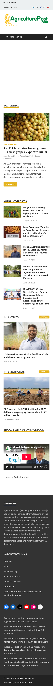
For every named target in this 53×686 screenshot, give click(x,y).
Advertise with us (12, 581)
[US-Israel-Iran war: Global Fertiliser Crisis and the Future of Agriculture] (26, 351)
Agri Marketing (10, 144)
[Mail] (40, 606)
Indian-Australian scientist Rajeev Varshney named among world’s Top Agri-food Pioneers (36, 251)
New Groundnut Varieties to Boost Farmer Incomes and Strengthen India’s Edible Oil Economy (36, 231)
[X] (19, 606)
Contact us (9, 586)
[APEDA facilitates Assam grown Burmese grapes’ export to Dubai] (26, 128)
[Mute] (41, 466)
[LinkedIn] (13, 606)
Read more (9, 544)
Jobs (6, 566)
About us (8, 561)
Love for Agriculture (23, 682)
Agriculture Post (26, 156)
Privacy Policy (10, 571)
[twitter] (37, 7)
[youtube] (48, 7)
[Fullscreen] (45, 466)
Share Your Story (12, 576)
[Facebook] (6, 606)
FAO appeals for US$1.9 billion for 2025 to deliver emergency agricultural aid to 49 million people (26, 412)
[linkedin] (33, 7)
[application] (26, 457)
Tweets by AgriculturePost (16, 477)
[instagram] (44, 7)
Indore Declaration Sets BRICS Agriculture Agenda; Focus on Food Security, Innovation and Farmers (35, 272)
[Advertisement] (26, 72)
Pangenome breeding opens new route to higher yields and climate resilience (35, 211)
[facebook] (41, 7)
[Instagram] (33, 606)
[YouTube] (26, 606)
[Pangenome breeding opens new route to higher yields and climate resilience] (12, 207)
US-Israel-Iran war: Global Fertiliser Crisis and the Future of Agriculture (26, 356)
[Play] (7, 466)
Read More (9, 183)
